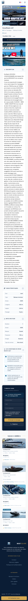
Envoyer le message (15, 420)
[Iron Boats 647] (14, 443)
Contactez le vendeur (15, 40)
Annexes (14, 584)
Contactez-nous (14, 598)
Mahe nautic (7, 505)
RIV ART (8, 594)
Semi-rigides (14, 581)
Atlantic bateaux (7, 527)
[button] (24, 7)
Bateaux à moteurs (14, 576)
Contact (14, 560)
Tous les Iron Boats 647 (11, 23)
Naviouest (6, 459)
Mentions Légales (14, 562)
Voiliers (14, 579)
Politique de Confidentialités (14, 565)
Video (13, 258)
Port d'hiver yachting (9, 481)
